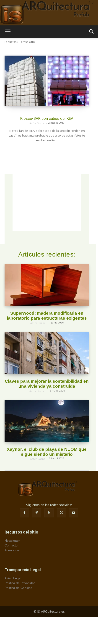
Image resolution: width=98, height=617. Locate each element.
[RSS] (49, 512)
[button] (7, 31)
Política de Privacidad (20, 583)
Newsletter (12, 540)
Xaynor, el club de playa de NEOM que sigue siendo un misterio (47, 452)
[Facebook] (24, 512)
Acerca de (12, 550)
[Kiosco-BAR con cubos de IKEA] (47, 81)
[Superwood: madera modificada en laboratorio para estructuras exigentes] (47, 285)
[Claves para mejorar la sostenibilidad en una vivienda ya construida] (47, 353)
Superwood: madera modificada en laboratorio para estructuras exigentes (47, 316)
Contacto (11, 545)
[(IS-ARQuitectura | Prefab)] (49, 12)
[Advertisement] (47, 202)
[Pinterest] (36, 512)
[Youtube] (73, 512)
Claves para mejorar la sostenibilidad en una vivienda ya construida (47, 384)
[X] (61, 512)
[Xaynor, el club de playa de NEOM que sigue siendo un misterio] (47, 421)
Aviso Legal (13, 578)
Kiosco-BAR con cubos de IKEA (46, 118)
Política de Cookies (18, 588)
